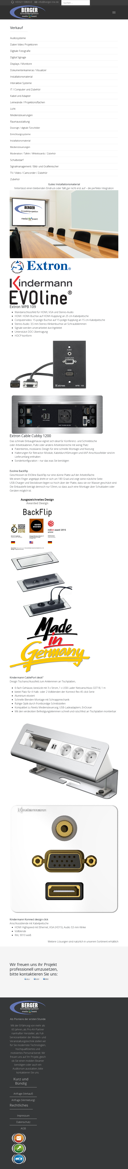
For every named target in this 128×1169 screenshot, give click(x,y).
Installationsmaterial (21, 76)
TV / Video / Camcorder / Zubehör (28, 173)
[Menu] (114, 12)
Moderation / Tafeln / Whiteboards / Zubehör (33, 153)
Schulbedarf (16, 160)
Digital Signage (18, 57)
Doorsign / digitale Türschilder (25, 127)
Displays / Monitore (21, 63)
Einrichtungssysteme (20, 134)
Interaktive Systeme (21, 83)
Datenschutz (23, 1122)
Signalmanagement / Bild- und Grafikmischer (34, 166)
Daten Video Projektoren (24, 44)
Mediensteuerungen (21, 115)
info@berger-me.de (48, 1)
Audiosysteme (18, 38)
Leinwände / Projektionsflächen (27, 102)
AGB (23, 1128)
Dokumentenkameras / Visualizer (28, 70)
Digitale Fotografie (20, 51)
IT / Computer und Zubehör (25, 89)
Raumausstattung (20, 121)
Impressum (23, 1115)
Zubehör (15, 179)
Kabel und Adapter (20, 96)
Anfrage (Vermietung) (23, 1100)
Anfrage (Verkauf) (23, 1093)
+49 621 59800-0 (23, 1)
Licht (12, 108)
